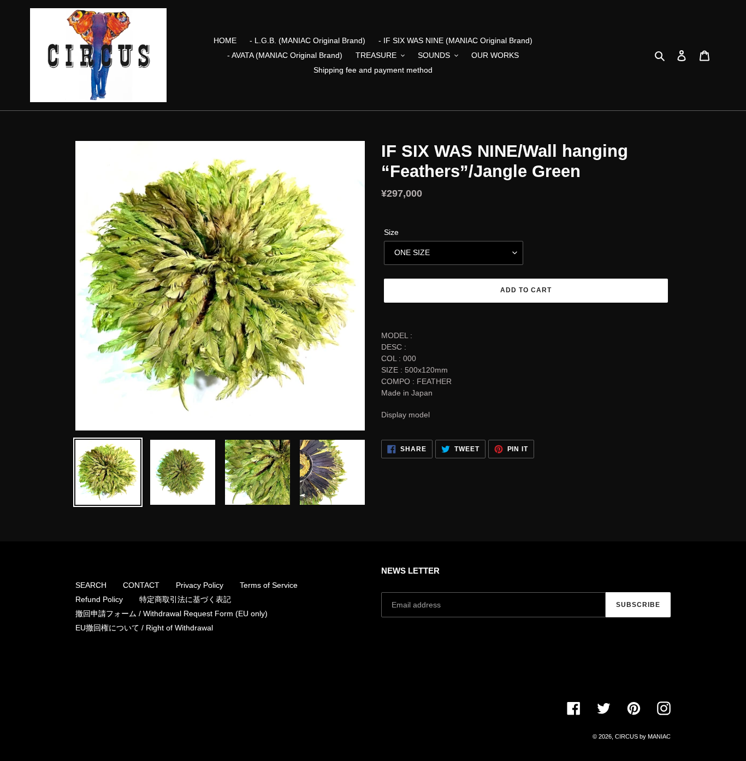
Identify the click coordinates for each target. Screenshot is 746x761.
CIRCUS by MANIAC (643, 736)
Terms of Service (269, 585)
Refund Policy (99, 599)
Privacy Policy (199, 585)
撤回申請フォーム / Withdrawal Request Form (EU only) (171, 613)
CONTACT (141, 585)
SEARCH (90, 585)
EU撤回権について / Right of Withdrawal (144, 627)
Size (391, 232)
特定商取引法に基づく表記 (185, 599)
